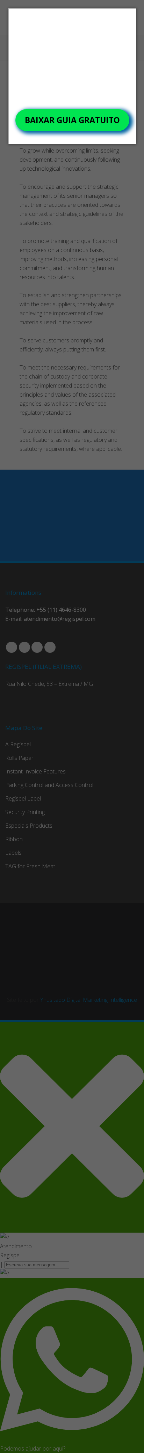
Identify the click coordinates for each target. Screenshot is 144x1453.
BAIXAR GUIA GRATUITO (72, 119)
